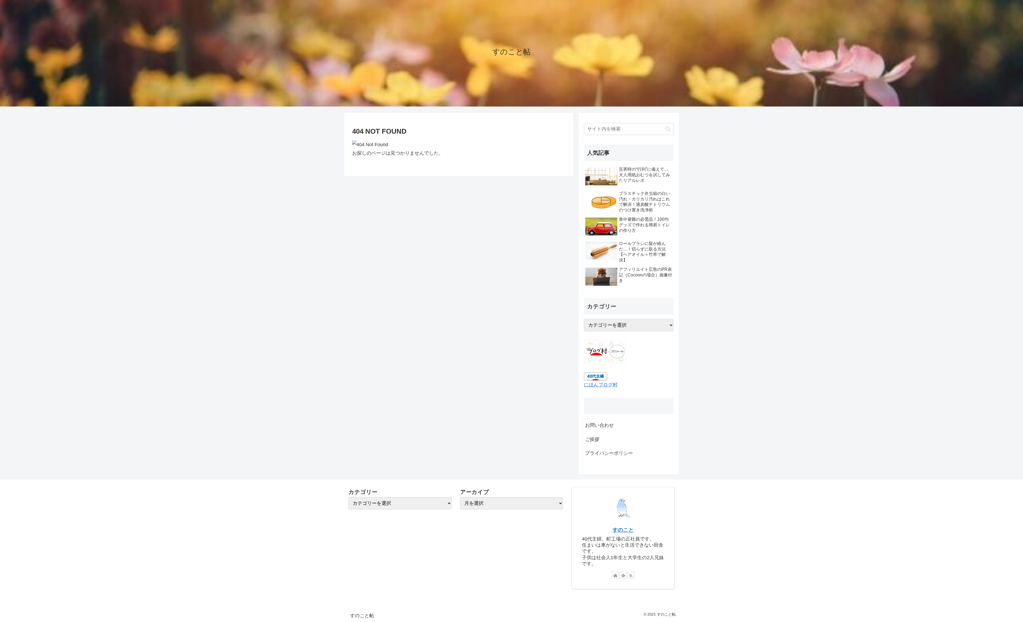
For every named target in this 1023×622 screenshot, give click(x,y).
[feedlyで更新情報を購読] (623, 575)
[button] (668, 129)
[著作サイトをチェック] (615, 575)
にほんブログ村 (601, 384)
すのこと (623, 530)
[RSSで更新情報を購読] (630, 575)
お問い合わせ (599, 425)
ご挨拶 (592, 439)
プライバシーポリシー (609, 453)
